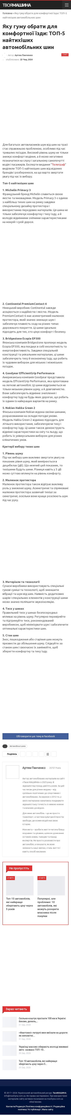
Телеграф (58, 164)
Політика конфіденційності (39, 1106)
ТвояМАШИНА (59, 1093)
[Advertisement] (35, 105)
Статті (65, 55)
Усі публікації (34, 1109)
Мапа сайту (47, 1109)
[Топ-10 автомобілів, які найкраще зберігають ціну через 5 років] (20, 885)
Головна (7, 13)
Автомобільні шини (18, 746)
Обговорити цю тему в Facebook (35, 736)
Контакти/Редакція (15, 1106)
